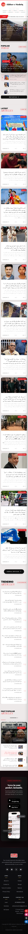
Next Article (13, 97)
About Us (6, 880)
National (20, 888)
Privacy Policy (6, 891)
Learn (6, 902)
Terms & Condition (6, 888)
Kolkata (20, 880)
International (20, 891)
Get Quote (6, 909)
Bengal (19, 884)
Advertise (6, 906)
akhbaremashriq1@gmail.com (19, 906)
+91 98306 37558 (20, 902)
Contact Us (6, 884)
